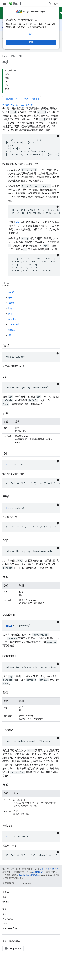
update (12, 329)
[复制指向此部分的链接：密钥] (13, 497)
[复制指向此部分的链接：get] (10, 376)
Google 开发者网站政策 (29, 875)
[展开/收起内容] (15, 70)
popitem (12, 319)
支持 (4, 914)
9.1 (17, 104)
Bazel (4, 56)
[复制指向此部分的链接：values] (15, 825)
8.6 (32, 104)
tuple (9, 625)
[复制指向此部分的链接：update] (16, 730)
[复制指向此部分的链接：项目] (13, 454)
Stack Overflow (9, 928)
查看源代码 (31, 99)
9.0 (22, 104)
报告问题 (11, 99)
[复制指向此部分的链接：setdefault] (21, 656)
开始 (31, 42)
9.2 (12, 104)
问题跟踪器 (7, 919)
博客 (4, 897)
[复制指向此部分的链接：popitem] (18, 614)
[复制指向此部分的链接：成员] (13, 284)
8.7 (27, 104)
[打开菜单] (5, 3)
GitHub (5, 902)
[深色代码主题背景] (58, 136)
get (10, 297)
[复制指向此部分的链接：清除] (13, 346)
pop (10, 313)
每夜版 (6, 104)
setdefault (13, 324)
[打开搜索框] (50, 3)
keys (11, 308)
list (8, 464)
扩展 (13, 56)
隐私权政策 (14, 941)
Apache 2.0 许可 (39, 872)
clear (11, 292)
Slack (5, 923)
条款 (4, 941)
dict (18, 222)
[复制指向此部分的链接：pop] (11, 540)
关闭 (31, 34)
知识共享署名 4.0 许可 (49, 869)
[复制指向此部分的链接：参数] (11, 413)
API (20, 56)
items (11, 302)
